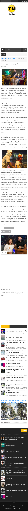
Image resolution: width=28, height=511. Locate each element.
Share (9, 231)
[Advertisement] (14, 32)
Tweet (3, 231)
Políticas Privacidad (11, 508)
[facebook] (19, 1)
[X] (21, 1)
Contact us (25, 430)
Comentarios (23, 326)
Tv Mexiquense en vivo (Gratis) (13, 363)
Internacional (8, 58)
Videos (14, 58)
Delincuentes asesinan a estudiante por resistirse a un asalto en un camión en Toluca (15, 344)
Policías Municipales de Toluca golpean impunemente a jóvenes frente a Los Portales (15, 371)
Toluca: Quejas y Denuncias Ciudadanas (15, 357)
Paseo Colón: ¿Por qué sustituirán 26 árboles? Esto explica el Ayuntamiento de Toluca (15, 472)
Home (2, 58)
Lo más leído (5, 326)
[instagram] (24, 1)
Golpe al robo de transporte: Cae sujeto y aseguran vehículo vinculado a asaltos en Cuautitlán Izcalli (16, 484)
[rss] (26, 1)
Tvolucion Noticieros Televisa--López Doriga (16, 330)
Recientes (14, 326)
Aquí (22, 508)
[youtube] (23, 1)
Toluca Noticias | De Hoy (17, 505)
